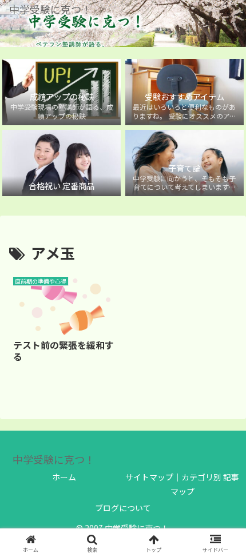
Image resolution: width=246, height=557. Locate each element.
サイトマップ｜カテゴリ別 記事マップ (182, 484)
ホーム (64, 477)
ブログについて (123, 508)
